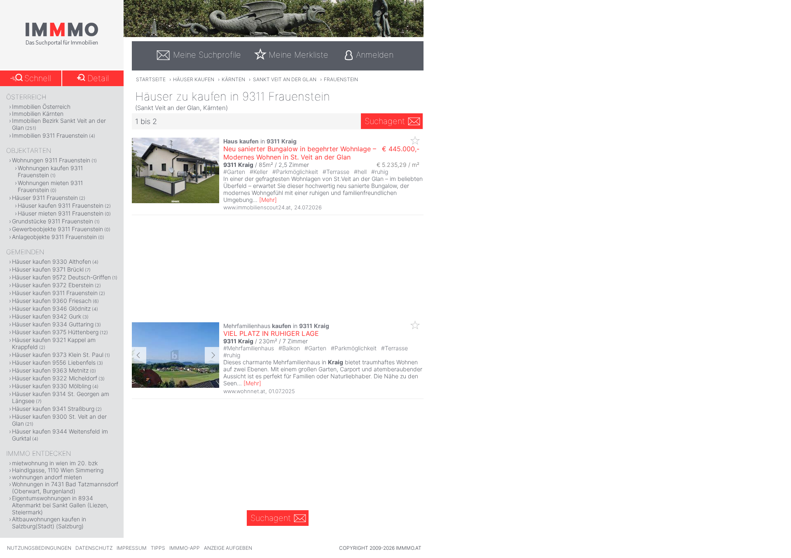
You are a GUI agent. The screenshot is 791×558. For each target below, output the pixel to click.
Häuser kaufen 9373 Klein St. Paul (57, 354)
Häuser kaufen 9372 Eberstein (53, 284)
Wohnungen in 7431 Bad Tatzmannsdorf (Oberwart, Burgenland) (65, 488)
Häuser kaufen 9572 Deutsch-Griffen (61, 277)
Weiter (212, 355)
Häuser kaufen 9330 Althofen (51, 261)
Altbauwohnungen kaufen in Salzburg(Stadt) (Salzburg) (49, 523)
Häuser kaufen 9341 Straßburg (53, 408)
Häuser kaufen (193, 79)
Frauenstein (341, 79)
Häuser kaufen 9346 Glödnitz (51, 308)
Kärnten (233, 79)
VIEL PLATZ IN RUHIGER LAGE (271, 333)
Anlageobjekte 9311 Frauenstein (54, 236)
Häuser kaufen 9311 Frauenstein (60, 205)
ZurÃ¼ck (139, 355)
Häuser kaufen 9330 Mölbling (51, 385)
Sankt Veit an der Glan (284, 79)
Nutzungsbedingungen (39, 548)
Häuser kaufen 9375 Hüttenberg (55, 331)
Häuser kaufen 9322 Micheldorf (54, 378)
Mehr (268, 199)
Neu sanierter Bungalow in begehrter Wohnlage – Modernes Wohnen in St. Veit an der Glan (299, 153)
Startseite (151, 79)
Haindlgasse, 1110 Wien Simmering (57, 470)
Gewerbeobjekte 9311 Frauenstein (57, 228)
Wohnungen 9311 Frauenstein (51, 160)
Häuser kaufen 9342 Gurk (46, 316)
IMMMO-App (184, 548)
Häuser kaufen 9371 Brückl (48, 269)
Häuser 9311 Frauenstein (45, 197)
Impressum (132, 548)
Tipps (158, 548)
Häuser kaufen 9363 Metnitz (50, 370)
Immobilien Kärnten (37, 113)
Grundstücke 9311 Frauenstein (52, 221)
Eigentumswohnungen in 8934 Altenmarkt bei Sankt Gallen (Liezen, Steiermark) (60, 505)
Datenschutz (93, 548)
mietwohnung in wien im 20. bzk (55, 463)
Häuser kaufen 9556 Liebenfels (54, 362)
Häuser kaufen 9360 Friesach (51, 300)
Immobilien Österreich (41, 106)
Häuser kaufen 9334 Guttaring (53, 324)
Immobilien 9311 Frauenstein (50, 135)
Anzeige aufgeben (228, 548)
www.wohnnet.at (244, 391)
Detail (98, 78)
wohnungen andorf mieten (47, 477)
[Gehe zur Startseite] (62, 44)
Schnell (37, 78)
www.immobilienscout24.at (257, 207)
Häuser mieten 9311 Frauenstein (60, 213)
